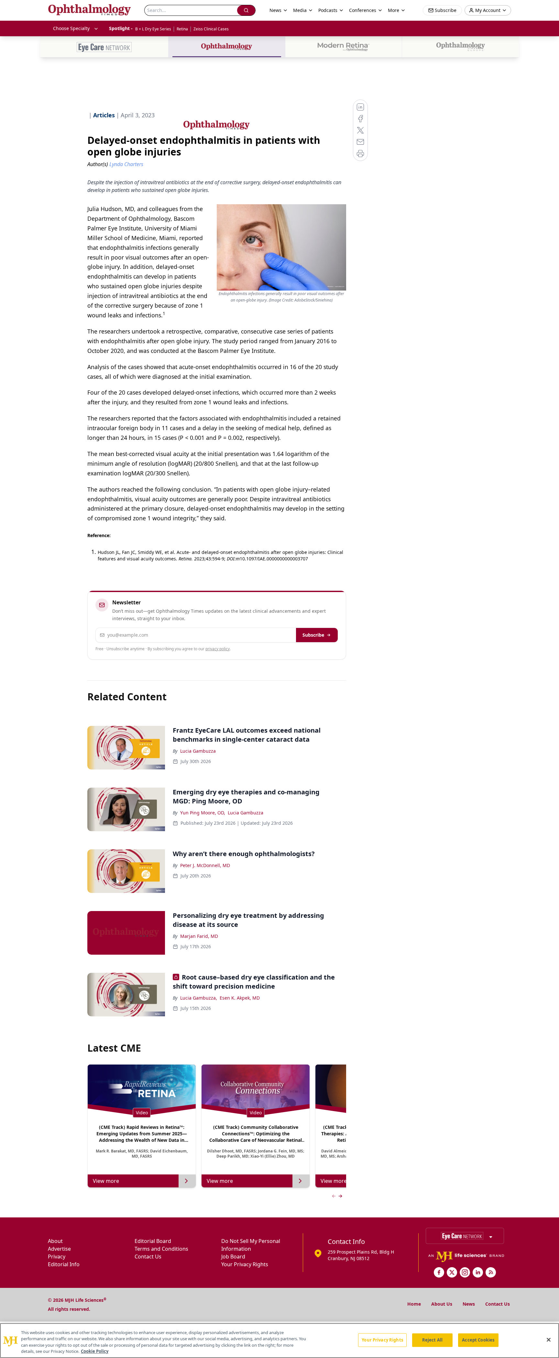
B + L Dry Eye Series (153, 29)
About (55, 1241)
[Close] (549, 1339)
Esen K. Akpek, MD (240, 998)
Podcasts (327, 10)
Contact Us (148, 1256)
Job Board (233, 1256)
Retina (182, 29)
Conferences (362, 10)
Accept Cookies (478, 1340)
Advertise (59, 1248)
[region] (279, 1340)
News (469, 1304)
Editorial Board (153, 1241)
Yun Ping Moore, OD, (202, 813)
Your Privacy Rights (244, 1264)
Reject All (432, 1340)
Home (414, 1304)
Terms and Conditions (161, 1248)
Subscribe (313, 635)
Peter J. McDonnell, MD (205, 865)
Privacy (56, 1256)
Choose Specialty (71, 28)
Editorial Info (64, 1264)
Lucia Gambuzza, (198, 998)
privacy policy (217, 649)
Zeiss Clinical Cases (211, 29)
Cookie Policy (94, 1351)
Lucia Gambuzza (198, 751)
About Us (441, 1304)
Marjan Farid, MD (199, 936)
